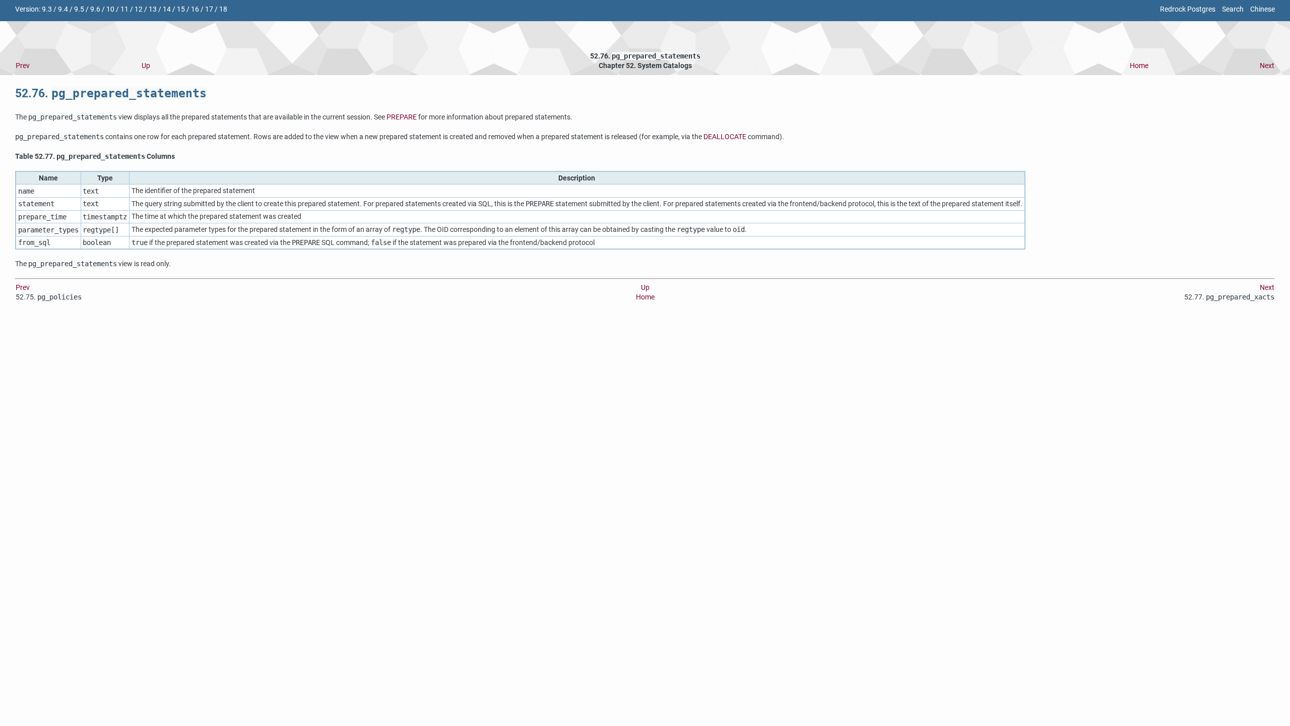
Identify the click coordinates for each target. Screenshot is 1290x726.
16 (195, 9)
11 (124, 9)
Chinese (1262, 9)
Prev (23, 66)
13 (153, 9)
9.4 (63, 9)
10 (110, 9)
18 (223, 9)
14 (167, 9)
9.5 (79, 9)
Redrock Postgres (1187, 9)
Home (1139, 66)
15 (181, 9)
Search (1233, 9)
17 (209, 9)
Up (146, 66)
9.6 (95, 9)
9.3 (47, 9)
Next (1267, 66)
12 (139, 9)
